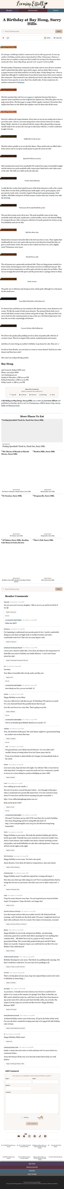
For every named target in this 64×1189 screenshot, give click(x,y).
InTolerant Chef (8, 873)
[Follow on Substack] (24, 1136)
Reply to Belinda (10, 711)
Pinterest (33, 395)
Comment (8, 1092)
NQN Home (32, 1174)
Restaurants (33, 10)
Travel (55, 10)
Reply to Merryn (10, 951)
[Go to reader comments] (8, 38)
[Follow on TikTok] (40, 1136)
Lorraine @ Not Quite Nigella (13, 620)
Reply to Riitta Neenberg (12, 867)
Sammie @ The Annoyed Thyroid (13, 648)
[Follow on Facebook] (45, 1136)
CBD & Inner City (47, 403)
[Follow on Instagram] (29, 1136)
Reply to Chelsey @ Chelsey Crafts (15, 1064)
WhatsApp (44, 395)
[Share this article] (3, 38)
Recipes (9, 10)
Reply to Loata (10, 807)
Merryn (6, 930)
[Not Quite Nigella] (32, 4)
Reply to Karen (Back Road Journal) (15, 1028)
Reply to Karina (10, 850)
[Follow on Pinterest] (34, 1136)
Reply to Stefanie (11, 983)
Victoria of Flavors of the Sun (12, 911)
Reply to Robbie (10, 777)
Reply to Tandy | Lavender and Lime (15, 967)
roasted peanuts (48, 193)
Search (59, 31)
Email (53, 395)
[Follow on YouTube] (18, 1136)
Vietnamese (34, 403)
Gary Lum (6, 602)
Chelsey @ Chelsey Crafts (11, 1047)
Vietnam (20, 82)
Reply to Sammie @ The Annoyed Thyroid (17, 660)
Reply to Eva (9, 677)
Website (8, 1085)
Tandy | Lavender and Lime (11, 957)
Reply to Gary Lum (11, 612)
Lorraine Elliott (36, 1182)
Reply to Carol (10, 905)
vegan (29, 97)
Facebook (23, 395)
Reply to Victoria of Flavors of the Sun (16, 924)
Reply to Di (9, 1041)
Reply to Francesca (11, 642)
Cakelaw (6, 728)
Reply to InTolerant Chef (12, 889)
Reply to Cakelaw (10, 738)
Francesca (7, 629)
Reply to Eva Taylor (11, 1009)
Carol (5, 895)
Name (7, 1078)
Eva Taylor (7, 988)
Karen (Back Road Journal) (11, 1015)
